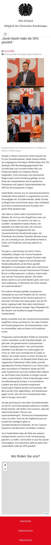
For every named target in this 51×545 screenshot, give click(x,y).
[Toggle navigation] (5, 34)
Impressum (25, 540)
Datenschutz (25, 530)
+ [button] (5, 465)
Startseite (25, 521)
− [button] (5, 469)
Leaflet (46, 513)
